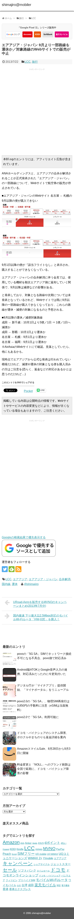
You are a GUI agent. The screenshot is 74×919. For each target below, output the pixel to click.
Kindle (20, 849)
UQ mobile (40, 854)
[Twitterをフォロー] (5, 569)
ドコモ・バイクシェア (50, 875)
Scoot (14, 854)
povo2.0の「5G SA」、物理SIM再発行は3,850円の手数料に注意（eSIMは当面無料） (43, 705)
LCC (28, 61)
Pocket (28, 391)
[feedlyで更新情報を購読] (12, 569)
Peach (7, 853)
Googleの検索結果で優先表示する (24, 537)
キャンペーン (18, 863)
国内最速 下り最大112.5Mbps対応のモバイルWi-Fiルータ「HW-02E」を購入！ (40, 617)
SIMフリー (26, 854)
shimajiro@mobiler (16, 5)
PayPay (60, 849)
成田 (31, 885)
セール (10, 870)
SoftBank (47, 34)
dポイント (52, 843)
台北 (19, 885)
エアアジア (20, 579)
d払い (63, 843)
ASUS (41, 843)
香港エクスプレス (20, 889)
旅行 (35, 61)
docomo (27, 34)
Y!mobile (48, 858)
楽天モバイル (62, 34)
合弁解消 (64, 579)
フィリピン (11, 880)
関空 (59, 885)
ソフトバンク (27, 870)
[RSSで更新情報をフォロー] (18, 569)
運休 (15, 584)
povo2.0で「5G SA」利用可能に (38, 717)
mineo (38, 849)
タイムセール (43, 871)
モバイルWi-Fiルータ (52, 880)
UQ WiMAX (52, 854)
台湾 (24, 885)
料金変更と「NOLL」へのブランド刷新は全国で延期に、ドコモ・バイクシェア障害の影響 (44, 769)
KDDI (37, 34)
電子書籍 (65, 885)
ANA (22, 843)
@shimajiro (31, 584)
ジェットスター (60, 864)
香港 (5, 889)
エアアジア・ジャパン (43, 579)
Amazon (11, 842)
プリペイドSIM (26, 880)
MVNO (49, 848)
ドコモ (58, 870)
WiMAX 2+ (35, 858)
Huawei (6, 849)
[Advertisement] (37, 111)
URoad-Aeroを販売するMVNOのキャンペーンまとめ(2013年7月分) (40, 604)
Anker (28, 843)
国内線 (6, 584)
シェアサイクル (41, 864)
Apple (34, 843)
